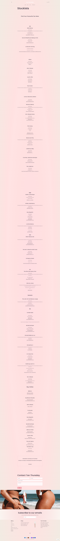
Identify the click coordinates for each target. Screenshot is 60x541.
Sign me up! (30, 273)
